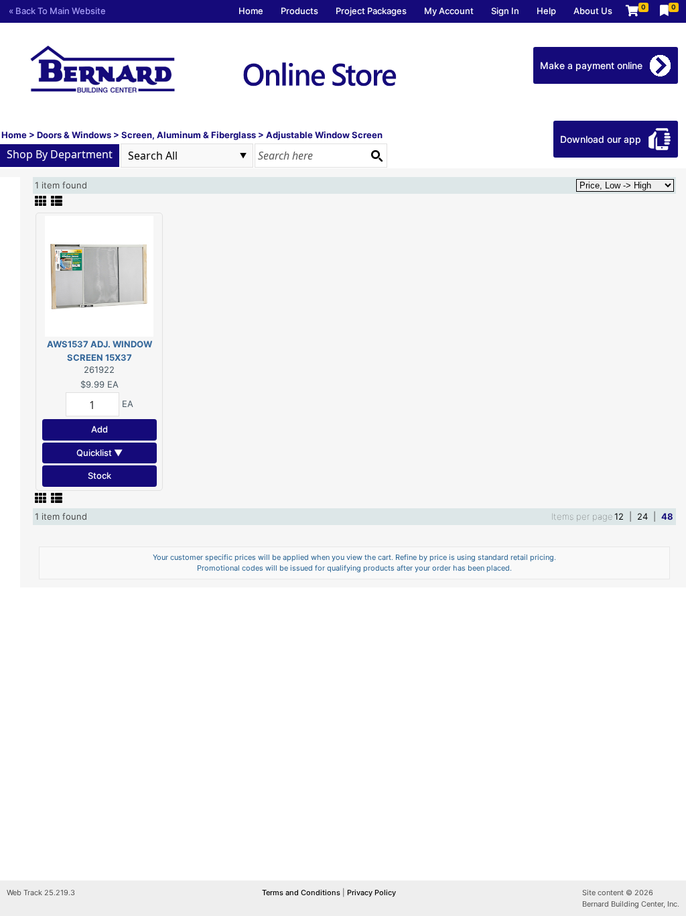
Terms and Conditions (302, 892)
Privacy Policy (371, 892)
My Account (449, 10)
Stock (99, 475)
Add (99, 429)
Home (250, 10)
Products (299, 10)
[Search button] (376, 156)
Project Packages (371, 10)
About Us (592, 10)
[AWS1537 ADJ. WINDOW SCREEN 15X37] (99, 275)
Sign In (505, 10)
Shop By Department (60, 154)
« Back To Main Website (57, 10)
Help (546, 10)
